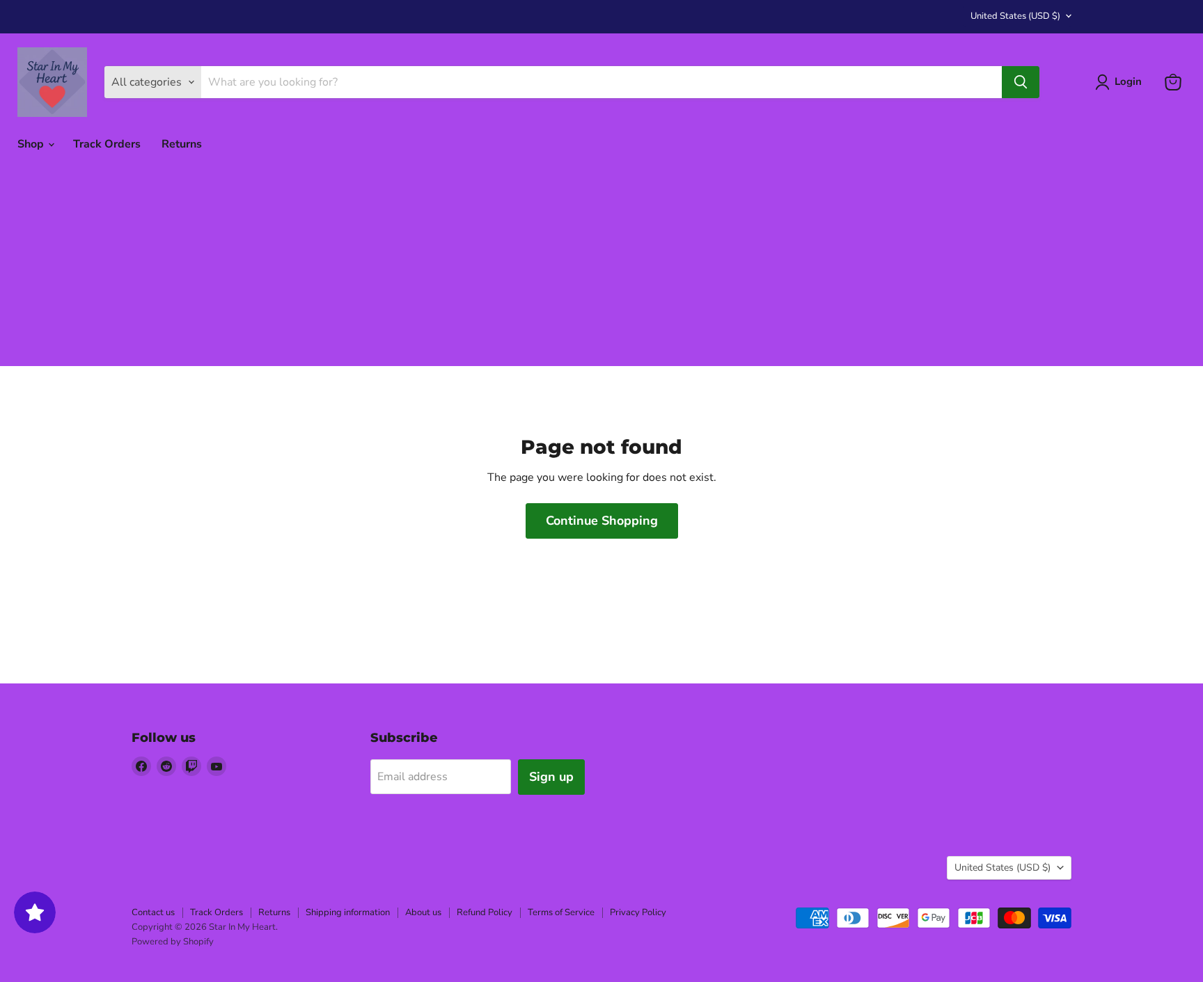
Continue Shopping (602, 520)
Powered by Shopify (173, 941)
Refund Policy (484, 912)
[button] (1121, 82)
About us (423, 912)
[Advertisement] (601, 268)
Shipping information (348, 912)
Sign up (551, 776)
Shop (32, 144)
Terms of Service (561, 912)
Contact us (153, 912)
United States (1015, 16)
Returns (182, 144)
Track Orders (107, 144)
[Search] (1020, 82)
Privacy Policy (638, 912)
